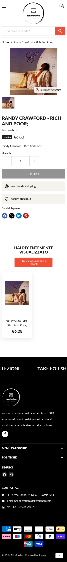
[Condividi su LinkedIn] (19, 216)
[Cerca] (60, 31)
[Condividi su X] (12, 216)
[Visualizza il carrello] (62, 6)
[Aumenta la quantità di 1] (34, 161)
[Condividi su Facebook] (4, 216)
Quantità (7, 153)
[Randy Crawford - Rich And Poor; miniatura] (8, 103)
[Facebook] (5, 434)
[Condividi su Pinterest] (26, 216)
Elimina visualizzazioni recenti (33, 262)
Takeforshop (9, 130)
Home (5, 42)
